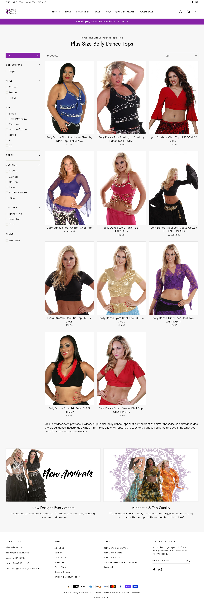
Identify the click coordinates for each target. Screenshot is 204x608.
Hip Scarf (108, 567)
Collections (14, 65)
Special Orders (62, 572)
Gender (10, 234)
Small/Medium (18, 119)
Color (10, 155)
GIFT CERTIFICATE (124, 11)
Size (8, 107)
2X (10, 145)
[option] (102, 21)
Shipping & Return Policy (67, 576)
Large (12, 135)
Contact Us (60, 557)
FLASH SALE (146, 11)
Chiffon (13, 171)
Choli (12, 224)
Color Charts (61, 567)
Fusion (13, 92)
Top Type (11, 207)
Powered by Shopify (102, 597)
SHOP (68, 11)
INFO (108, 11)
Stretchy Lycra (18, 192)
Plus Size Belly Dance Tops (103, 37)
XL (10, 140)
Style (9, 81)
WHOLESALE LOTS (14, 2)
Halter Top (15, 214)
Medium (14, 124)
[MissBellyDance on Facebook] (154, 569)
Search (58, 552)
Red (9, 55)
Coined (13, 176)
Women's (14, 240)
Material (11, 165)
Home (84, 37)
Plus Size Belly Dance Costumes (120, 562)
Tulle (12, 198)
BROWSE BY (83, 11)
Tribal (12, 97)
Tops (12, 71)
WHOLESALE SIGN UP (36, 2)
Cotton (13, 182)
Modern (13, 87)
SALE (97, 11)
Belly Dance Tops (113, 557)
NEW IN (55, 11)
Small (12, 113)
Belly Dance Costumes (116, 548)
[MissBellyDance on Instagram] (160, 569)
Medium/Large (18, 129)
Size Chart (60, 562)
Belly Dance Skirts (113, 552)
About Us (59, 548)
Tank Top (14, 219)
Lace (12, 187)
